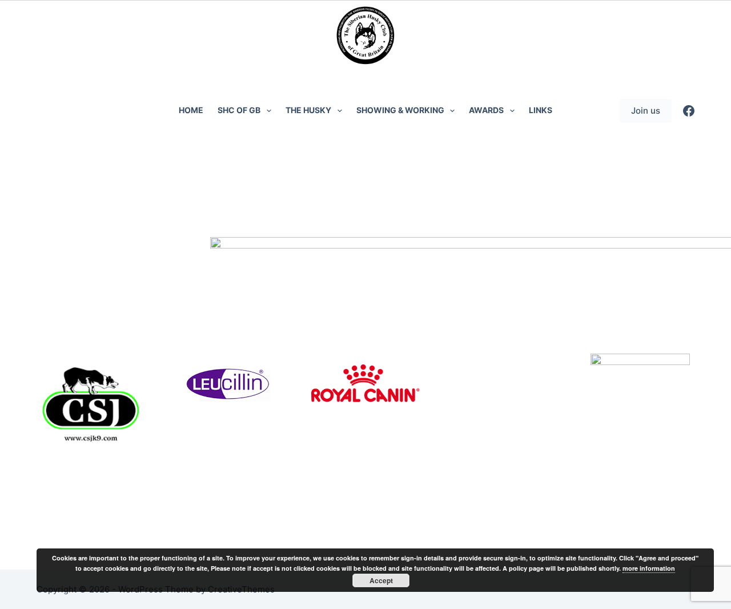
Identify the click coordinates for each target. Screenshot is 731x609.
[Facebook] (688, 111)
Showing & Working (400, 110)
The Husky (308, 110)
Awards (486, 110)
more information (648, 568)
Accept (381, 580)
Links (540, 110)
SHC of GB (239, 110)
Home (191, 110)
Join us (645, 110)
